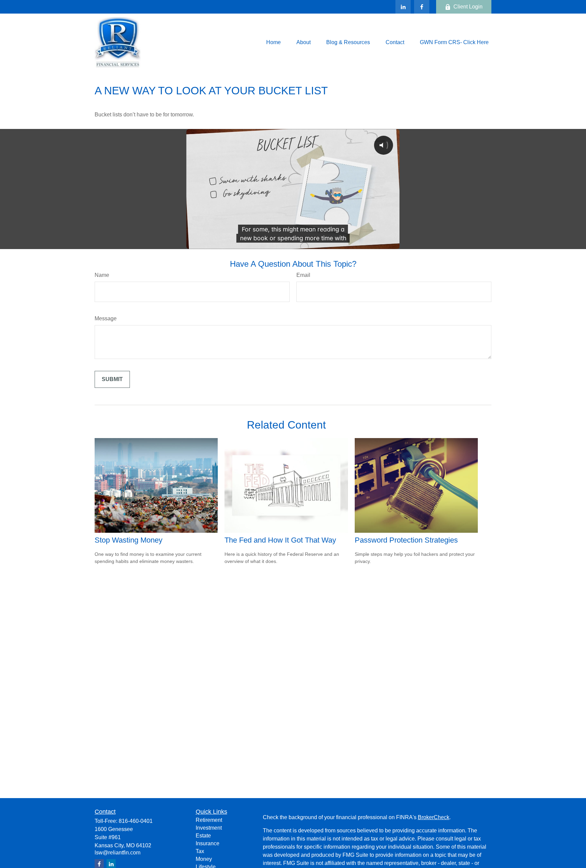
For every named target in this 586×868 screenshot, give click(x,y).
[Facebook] (421, 7)
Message (106, 318)
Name (102, 275)
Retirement (209, 820)
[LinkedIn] (403, 7)
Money (204, 859)
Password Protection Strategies (406, 540)
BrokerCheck (433, 817)
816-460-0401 (136, 821)
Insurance (207, 843)
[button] (273, 42)
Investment (209, 828)
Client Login (468, 7)
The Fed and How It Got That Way (280, 540)
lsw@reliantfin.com (117, 852)
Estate (203, 835)
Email (303, 275)
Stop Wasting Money (128, 540)
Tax (200, 851)
